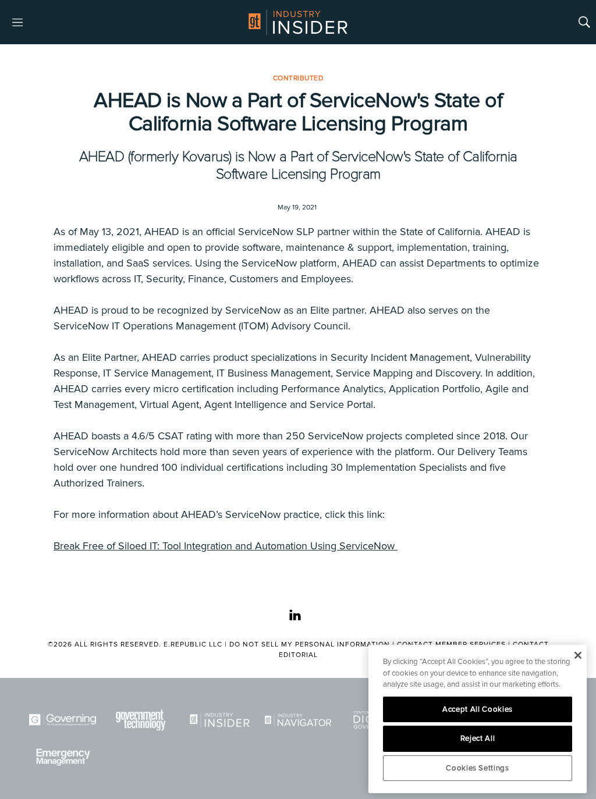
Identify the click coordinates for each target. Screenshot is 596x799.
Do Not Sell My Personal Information (309, 644)
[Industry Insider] (219, 720)
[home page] (298, 22)
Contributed (298, 78)
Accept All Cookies (477, 709)
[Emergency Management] (62, 757)
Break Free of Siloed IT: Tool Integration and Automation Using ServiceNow (226, 545)
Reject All (477, 738)
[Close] (577, 655)
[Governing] (62, 720)
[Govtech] (141, 720)
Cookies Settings (477, 768)
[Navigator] (298, 720)
